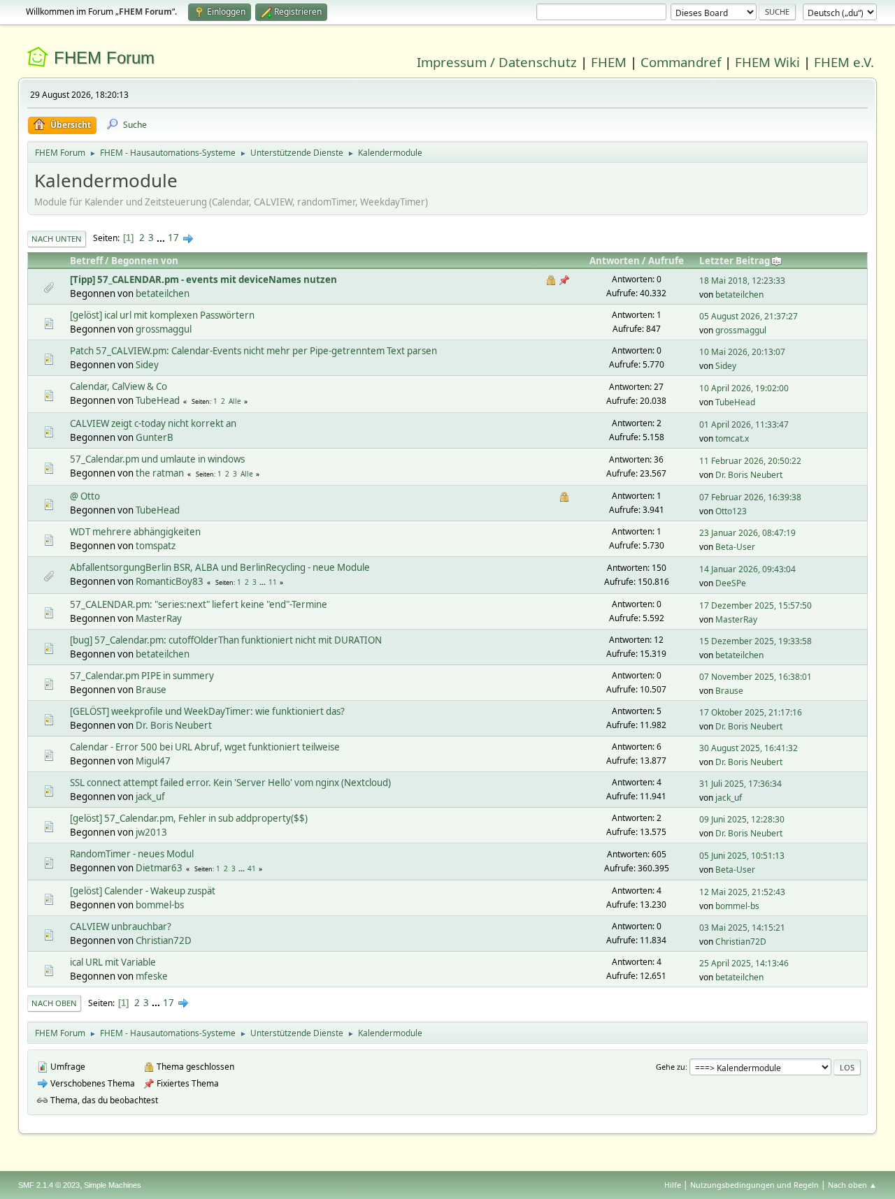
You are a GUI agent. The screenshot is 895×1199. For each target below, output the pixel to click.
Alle (235, 401)
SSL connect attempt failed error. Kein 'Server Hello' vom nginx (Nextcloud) (230, 782)
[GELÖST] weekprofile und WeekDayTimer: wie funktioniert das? (207, 711)
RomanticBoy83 (169, 581)
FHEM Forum (104, 57)
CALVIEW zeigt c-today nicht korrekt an (153, 423)
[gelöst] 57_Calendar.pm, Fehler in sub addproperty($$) (189, 818)
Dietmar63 (159, 868)
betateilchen (162, 293)
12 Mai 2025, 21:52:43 (742, 892)
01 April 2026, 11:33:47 (744, 424)
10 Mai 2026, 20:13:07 (742, 352)
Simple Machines (112, 1185)
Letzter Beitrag (734, 260)
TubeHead (158, 400)
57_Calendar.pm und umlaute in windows (157, 459)
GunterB (154, 437)
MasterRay (159, 618)
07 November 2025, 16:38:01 (755, 677)
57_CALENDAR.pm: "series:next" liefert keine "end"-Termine (198, 604)
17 (173, 237)
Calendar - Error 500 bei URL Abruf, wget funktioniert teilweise (205, 747)
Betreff (86, 260)
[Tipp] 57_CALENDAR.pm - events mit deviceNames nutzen (203, 279)
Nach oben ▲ (852, 1184)
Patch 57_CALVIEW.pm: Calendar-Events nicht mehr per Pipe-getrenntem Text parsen (253, 350)
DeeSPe (730, 583)
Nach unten (56, 238)
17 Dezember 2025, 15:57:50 (755, 605)
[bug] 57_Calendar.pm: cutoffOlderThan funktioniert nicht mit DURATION (226, 640)
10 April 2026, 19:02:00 (744, 388)
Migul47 (153, 761)
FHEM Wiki (767, 62)
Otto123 (731, 511)
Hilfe (672, 1184)
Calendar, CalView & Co (118, 386)
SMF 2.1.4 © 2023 (49, 1185)
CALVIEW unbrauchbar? (120, 926)
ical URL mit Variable (113, 962)
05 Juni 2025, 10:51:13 (742, 856)
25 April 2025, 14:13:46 (744, 963)
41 (252, 868)
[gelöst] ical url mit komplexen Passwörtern (162, 315)
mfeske (152, 976)
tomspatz (156, 545)
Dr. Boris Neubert (748, 475)
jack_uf (150, 796)
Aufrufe (666, 260)
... (162, 237)
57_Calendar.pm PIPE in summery (142, 675)
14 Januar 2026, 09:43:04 (747, 569)
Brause (151, 689)
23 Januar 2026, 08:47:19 (747, 533)
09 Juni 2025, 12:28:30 (742, 819)
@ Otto (85, 496)
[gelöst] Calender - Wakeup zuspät (142, 891)
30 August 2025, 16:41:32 (748, 748)
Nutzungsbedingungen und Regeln (754, 1184)
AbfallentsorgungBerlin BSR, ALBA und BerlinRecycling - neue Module (220, 567)
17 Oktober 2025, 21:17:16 (750, 712)
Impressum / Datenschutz (497, 62)
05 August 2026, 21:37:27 (748, 316)
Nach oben (54, 1003)
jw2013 (151, 832)
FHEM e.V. (844, 62)
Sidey (147, 364)
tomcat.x (732, 438)
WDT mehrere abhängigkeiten (135, 531)
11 (272, 582)
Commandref (680, 62)
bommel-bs (160, 905)
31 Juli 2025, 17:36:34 (740, 784)
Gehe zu (670, 1066)
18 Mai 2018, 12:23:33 (742, 280)
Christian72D (164, 940)
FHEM (608, 62)
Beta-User (735, 547)
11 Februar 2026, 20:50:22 (750, 461)
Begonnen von (144, 260)
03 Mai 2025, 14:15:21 (742, 927)
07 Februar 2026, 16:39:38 (750, 497)
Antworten (614, 260)
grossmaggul (164, 329)
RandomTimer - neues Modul (132, 854)
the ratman (160, 473)
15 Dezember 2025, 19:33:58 (755, 641)
